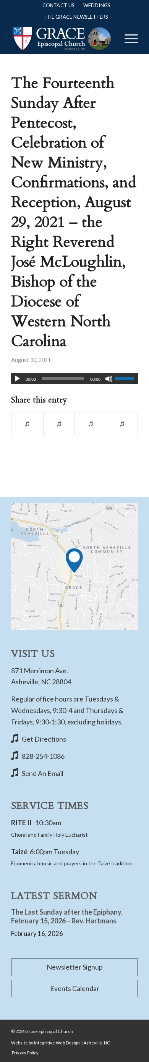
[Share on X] (59, 424)
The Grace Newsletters (76, 17)
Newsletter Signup (75, 967)
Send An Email (42, 773)
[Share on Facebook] (27, 424)
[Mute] (109, 379)
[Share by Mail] (121, 424)
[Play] (17, 379)
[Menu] (127, 38)
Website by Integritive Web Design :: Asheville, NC (60, 1042)
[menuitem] (59, 5)
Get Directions (44, 739)
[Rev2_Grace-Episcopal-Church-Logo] (61, 38)
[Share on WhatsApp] (90, 424)
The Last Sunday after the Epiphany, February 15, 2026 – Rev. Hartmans (67, 916)
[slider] (126, 378)
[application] (74, 378)
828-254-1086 (43, 756)
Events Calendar (74, 988)
